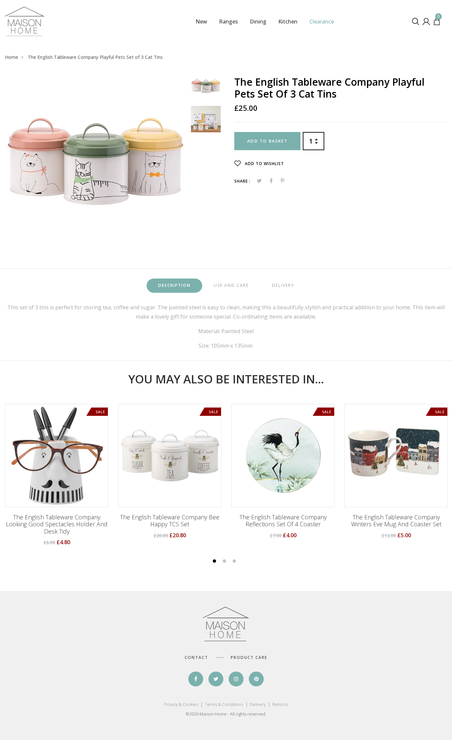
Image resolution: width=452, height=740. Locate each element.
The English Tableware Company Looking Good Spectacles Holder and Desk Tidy (57, 524)
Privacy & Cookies (181, 704)
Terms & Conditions (224, 704)
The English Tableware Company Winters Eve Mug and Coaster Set (396, 521)
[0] (436, 23)
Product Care (249, 657)
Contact (196, 657)
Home (11, 57)
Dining (258, 21)
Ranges (228, 21)
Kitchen (287, 21)
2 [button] (225, 562)
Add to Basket (267, 141)
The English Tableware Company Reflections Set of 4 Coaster (283, 521)
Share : (242, 181)
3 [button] (235, 562)
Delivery (258, 704)
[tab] (174, 286)
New (201, 21)
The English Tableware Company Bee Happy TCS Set (169, 521)
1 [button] (215, 562)
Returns (280, 704)
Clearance (321, 21)
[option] (95, 161)
